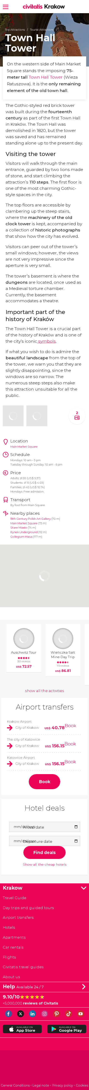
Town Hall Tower (46, 77)
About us (11, 976)
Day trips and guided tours (28, 907)
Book (70, 725)
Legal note (40, 1085)
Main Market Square (24, 523)
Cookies (82, 1085)
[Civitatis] (44, 1067)
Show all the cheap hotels (44, 865)
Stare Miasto (18, 527)
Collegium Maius (21, 536)
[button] (5, 6)
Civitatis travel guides (23, 967)
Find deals (44, 852)
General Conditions (15, 1085)
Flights (9, 957)
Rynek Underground (24, 532)
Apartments (14, 937)
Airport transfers (44, 707)
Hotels (9, 927)
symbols (46, 341)
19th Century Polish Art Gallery (30, 518)
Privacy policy (62, 1085)
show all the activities (44, 691)
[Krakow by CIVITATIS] (33, 7)
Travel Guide (14, 897)
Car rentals (13, 947)
